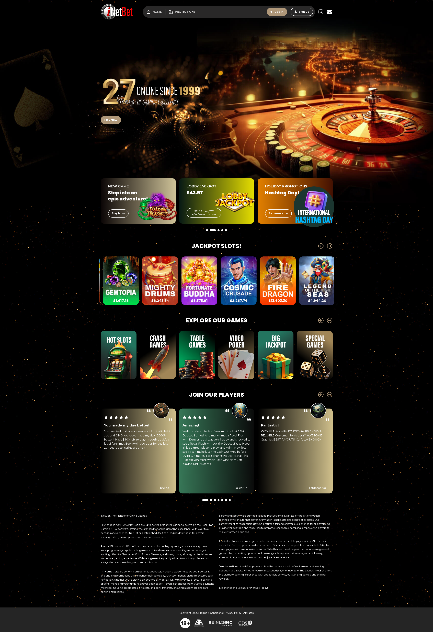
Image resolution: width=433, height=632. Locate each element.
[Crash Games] (157, 355)
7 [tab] (230, 509)
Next (329, 246)
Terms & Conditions (211, 612)
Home (157, 11)
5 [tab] (226, 239)
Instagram (321, 12)
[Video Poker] (236, 355)
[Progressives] (275, 355)
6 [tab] (226, 509)
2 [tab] (211, 239)
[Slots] (118, 355)
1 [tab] (207, 239)
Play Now (110, 119)
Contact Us (329, 12)
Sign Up (304, 11)
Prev (321, 246)
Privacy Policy (233, 612)
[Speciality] (314, 355)
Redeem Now (200, 213)
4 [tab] (222, 239)
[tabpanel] (138, 201)
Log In (279, 11)
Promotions (185, 11)
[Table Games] (197, 355)
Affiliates (248, 612)
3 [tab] (216, 239)
